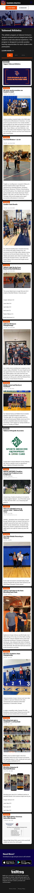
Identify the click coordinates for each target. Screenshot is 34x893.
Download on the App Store (9, 862)
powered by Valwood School (17, 872)
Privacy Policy (21, 888)
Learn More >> (8, 50)
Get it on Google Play (24, 862)
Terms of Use (12, 888)
